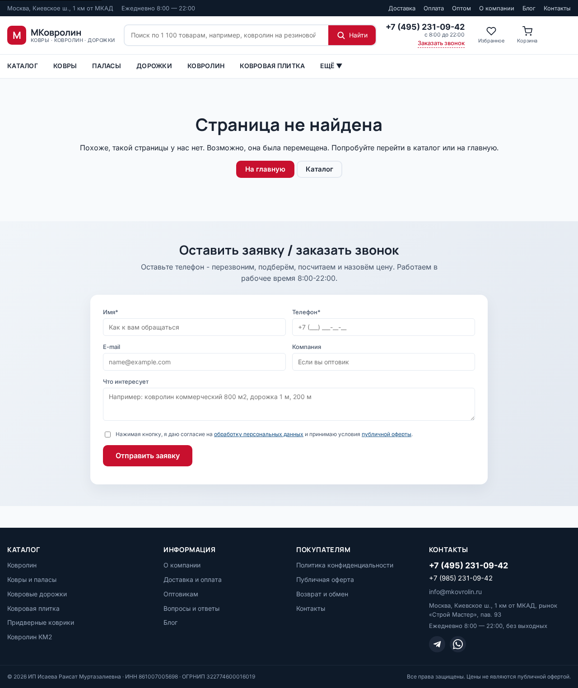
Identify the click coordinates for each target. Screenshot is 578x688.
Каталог (22, 66)
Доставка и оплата (192, 579)
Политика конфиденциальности (344, 565)
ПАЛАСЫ (106, 66)
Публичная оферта (325, 579)
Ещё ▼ (331, 66)
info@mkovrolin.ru (455, 591)
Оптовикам (180, 594)
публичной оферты (386, 434)
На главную (265, 169)
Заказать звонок (441, 42)
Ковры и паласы (31, 579)
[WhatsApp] (458, 644)
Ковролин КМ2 (29, 637)
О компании (496, 8)
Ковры (65, 66)
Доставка (401, 8)
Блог (529, 8)
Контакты (557, 8)
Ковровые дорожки (37, 594)
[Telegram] (437, 644)
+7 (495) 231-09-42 (468, 565)
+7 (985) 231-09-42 (461, 578)
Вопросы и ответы (191, 608)
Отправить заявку (148, 455)
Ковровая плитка (272, 66)
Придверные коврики (40, 622)
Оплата (434, 8)
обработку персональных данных (258, 434)
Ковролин (205, 66)
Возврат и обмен (322, 594)
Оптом (461, 8)
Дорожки (154, 66)
